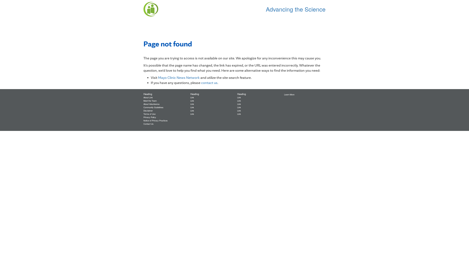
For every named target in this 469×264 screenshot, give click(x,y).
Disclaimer (148, 110)
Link (192, 97)
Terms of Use (149, 113)
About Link (148, 97)
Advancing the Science (296, 9)
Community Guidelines (153, 107)
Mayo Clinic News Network (179, 77)
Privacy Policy (149, 117)
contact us (209, 82)
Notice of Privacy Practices (155, 120)
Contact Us (148, 123)
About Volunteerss (151, 103)
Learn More (289, 94)
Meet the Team (150, 100)
